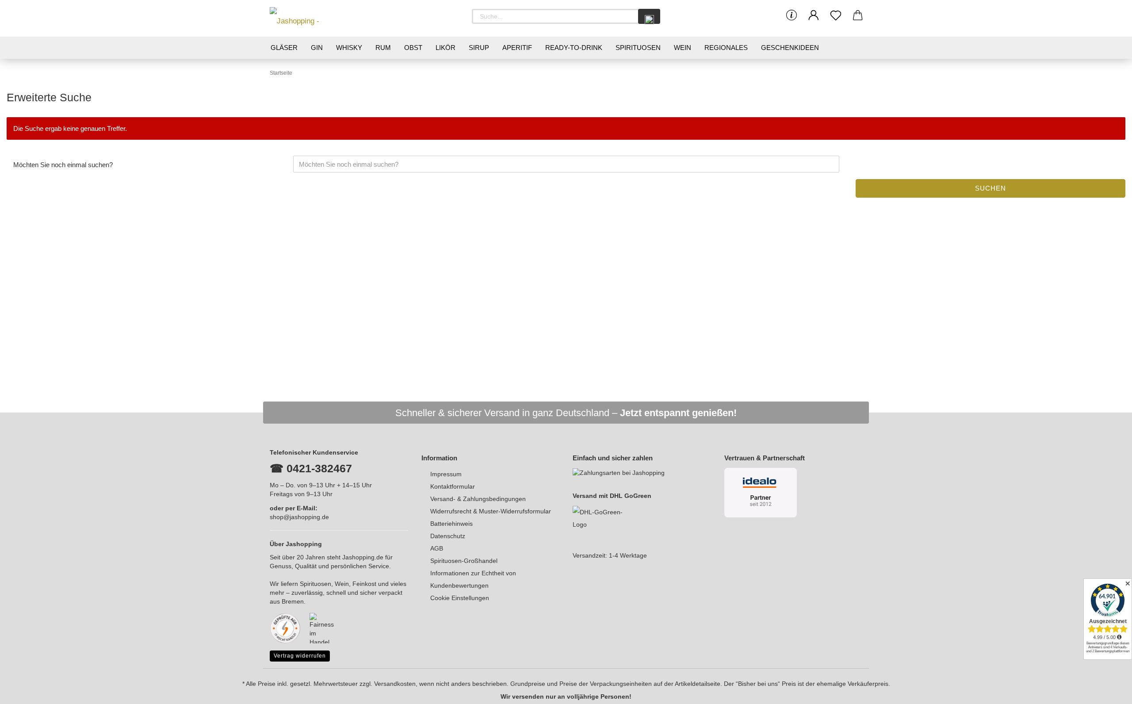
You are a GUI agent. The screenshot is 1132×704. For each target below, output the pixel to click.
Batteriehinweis (451, 523)
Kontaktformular (452, 486)
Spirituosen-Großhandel (463, 560)
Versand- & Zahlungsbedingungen (478, 498)
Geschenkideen (790, 47)
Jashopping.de (362, 557)
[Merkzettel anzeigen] (836, 15)
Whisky (349, 47)
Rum (383, 47)
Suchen (990, 188)
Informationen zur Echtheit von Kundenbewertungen (473, 579)
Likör (445, 47)
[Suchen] (649, 16)
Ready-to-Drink (573, 47)
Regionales (726, 47)
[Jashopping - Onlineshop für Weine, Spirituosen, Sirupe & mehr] (309, 18)
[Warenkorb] (858, 15)
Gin (317, 47)
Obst (413, 47)
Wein (682, 47)
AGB (436, 548)
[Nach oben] (1107, 691)
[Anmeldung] (814, 15)
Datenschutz (447, 535)
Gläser (284, 47)
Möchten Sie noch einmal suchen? (63, 164)
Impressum (446, 474)
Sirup (479, 47)
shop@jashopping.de (299, 516)
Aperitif (517, 47)
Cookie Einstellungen (459, 597)
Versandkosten (395, 683)
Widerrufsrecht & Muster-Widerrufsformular (490, 511)
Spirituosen (638, 47)
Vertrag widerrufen (300, 656)
